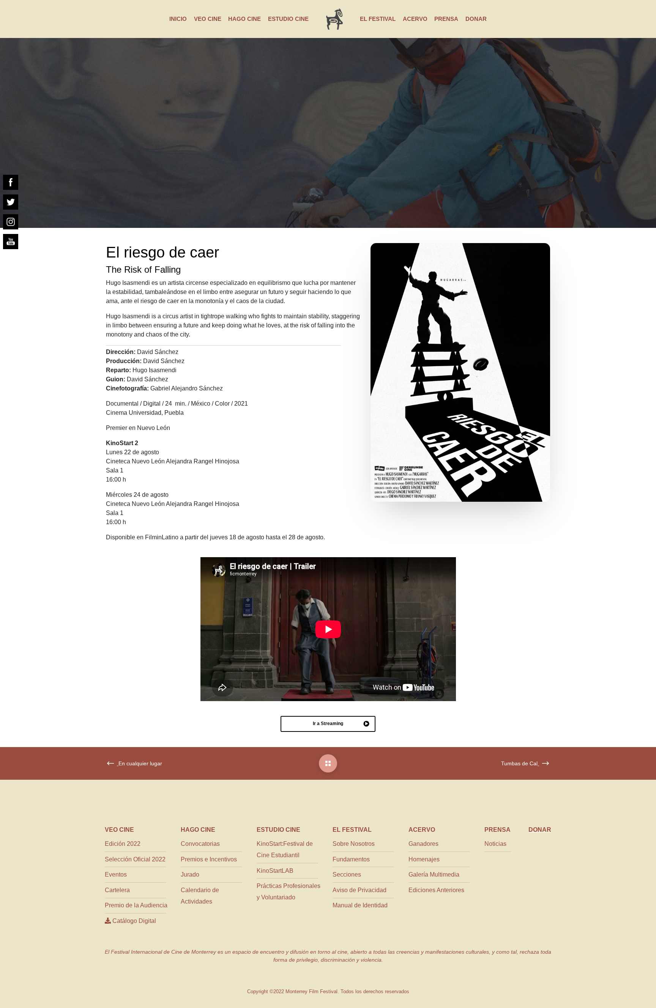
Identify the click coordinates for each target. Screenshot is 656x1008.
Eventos (116, 874)
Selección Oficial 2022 (135, 859)
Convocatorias (200, 844)
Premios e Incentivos (209, 859)
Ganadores (423, 844)
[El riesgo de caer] (328, 763)
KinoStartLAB (275, 870)
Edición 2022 (122, 844)
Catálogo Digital (133, 921)
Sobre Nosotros (354, 844)
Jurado (190, 874)
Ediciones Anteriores (436, 890)
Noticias (495, 844)
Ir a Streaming (328, 723)
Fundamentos (351, 859)
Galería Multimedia (433, 874)
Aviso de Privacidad (359, 890)
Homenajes (424, 859)
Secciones (347, 874)
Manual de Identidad (360, 905)
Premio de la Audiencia (136, 905)
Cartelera (117, 890)
